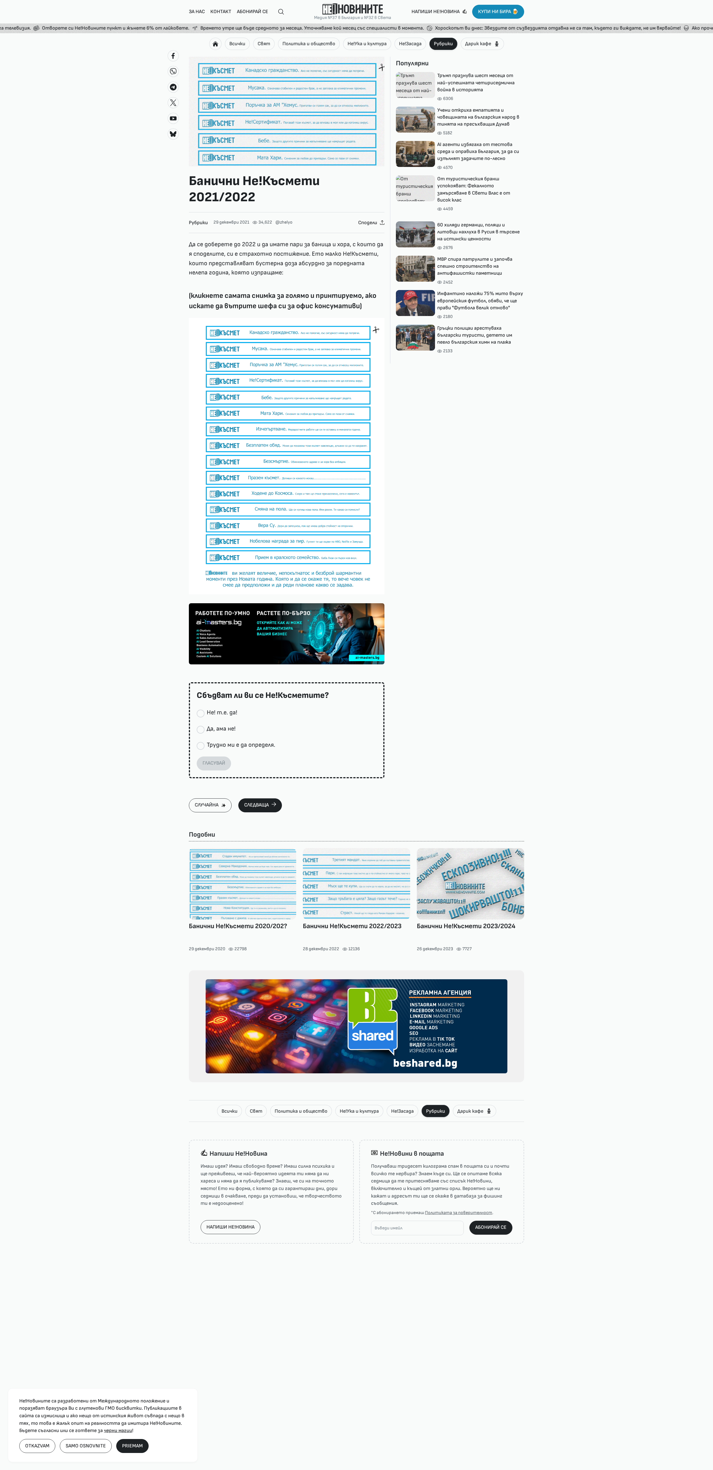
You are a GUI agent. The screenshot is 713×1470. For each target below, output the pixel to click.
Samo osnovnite (86, 1446)
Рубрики (443, 44)
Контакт (220, 12)
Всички (237, 44)
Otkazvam (37, 1446)
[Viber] (173, 71)
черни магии (118, 1430)
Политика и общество (308, 44)
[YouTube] (173, 118)
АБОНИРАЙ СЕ (491, 1227)
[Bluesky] (173, 134)
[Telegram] (173, 87)
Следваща (256, 805)
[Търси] (279, 12)
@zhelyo (284, 222)
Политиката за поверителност (458, 1212)
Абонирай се (252, 12)
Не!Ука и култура (367, 44)
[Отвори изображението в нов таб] (286, 112)
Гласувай (214, 763)
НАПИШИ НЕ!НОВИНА (230, 1227)
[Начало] (215, 44)
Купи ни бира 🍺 (498, 12)
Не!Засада (410, 44)
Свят (264, 44)
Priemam (132, 1446)
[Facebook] (173, 55)
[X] (173, 102)
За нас (197, 12)
